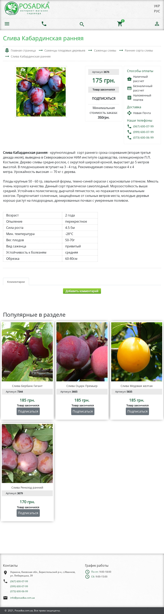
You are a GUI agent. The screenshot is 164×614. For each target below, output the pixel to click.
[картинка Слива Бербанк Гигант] (27, 351)
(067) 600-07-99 (143, 126)
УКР (157, 6)
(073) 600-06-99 (143, 137)
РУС (157, 11)
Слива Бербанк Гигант (27, 386)
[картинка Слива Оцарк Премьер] (81, 351)
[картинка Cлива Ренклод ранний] (27, 453)
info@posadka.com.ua (22, 597)
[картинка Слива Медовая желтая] (136, 351)
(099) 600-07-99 (143, 132)
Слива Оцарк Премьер (82, 386)
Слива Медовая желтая (137, 386)
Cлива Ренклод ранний (27, 487)
